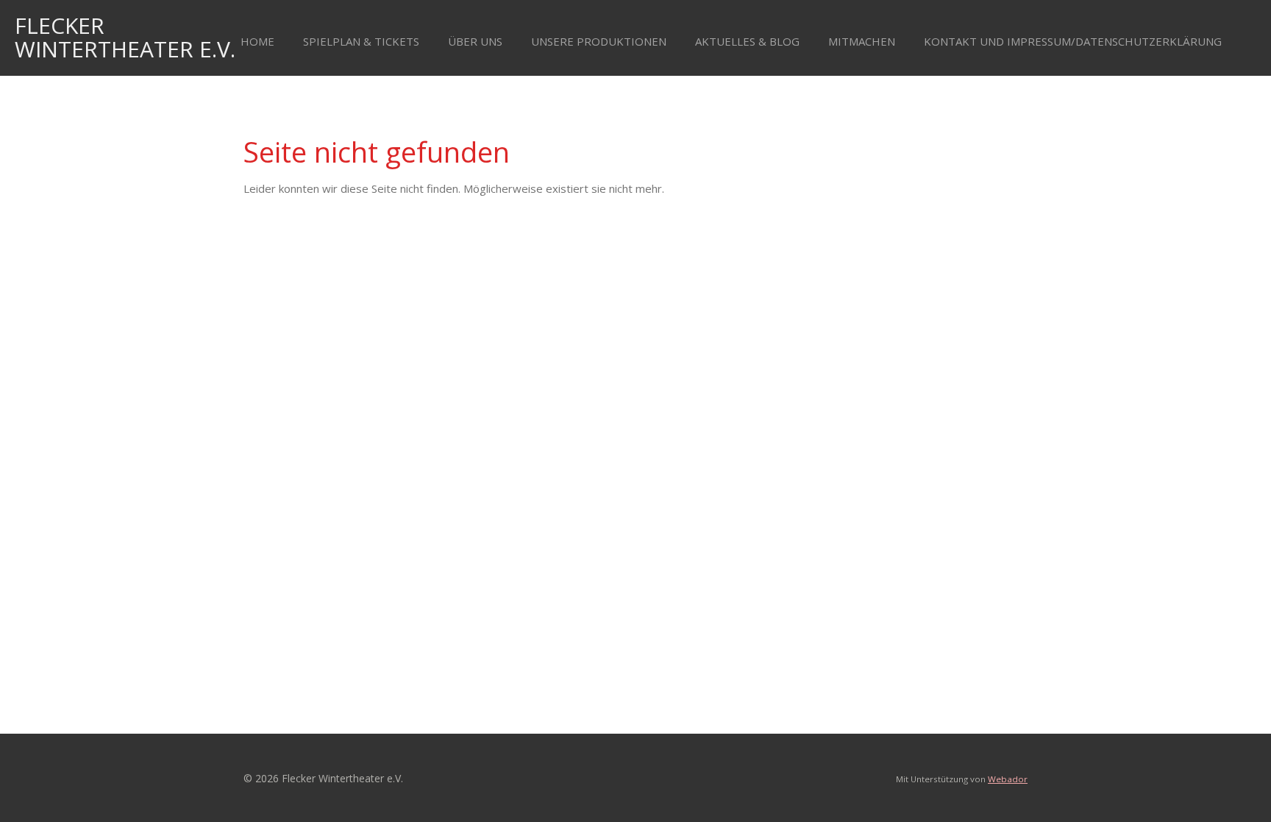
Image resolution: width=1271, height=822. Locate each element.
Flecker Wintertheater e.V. (125, 37)
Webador (1008, 778)
